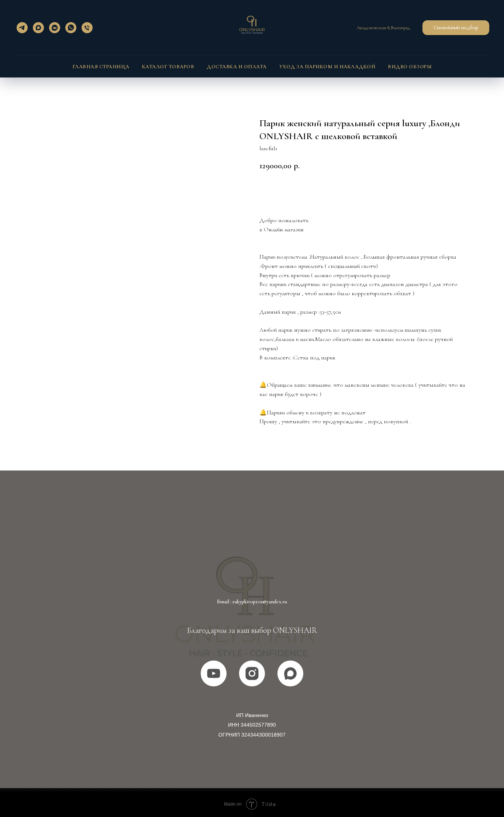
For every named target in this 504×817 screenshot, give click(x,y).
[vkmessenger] (54, 27)
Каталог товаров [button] (168, 66)
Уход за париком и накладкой (327, 66)
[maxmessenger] (38, 27)
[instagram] (252, 673)
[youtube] (214, 673)
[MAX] (290, 673)
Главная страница (101, 66)
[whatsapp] (70, 27)
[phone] (87, 27)
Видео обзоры (410, 66)
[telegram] (22, 27)
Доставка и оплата (237, 66)
